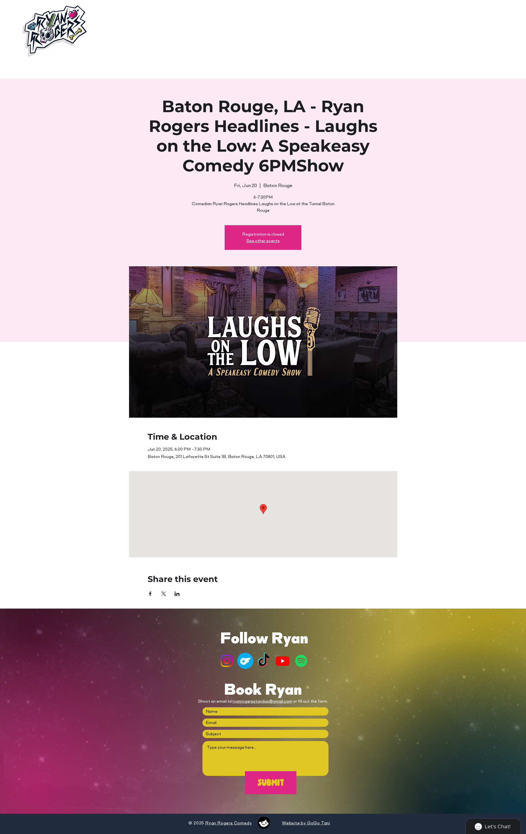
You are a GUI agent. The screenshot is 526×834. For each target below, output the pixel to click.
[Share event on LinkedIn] (177, 594)
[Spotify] (301, 661)
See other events (263, 241)
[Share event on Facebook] (150, 594)
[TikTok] (264, 661)
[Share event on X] (163, 594)
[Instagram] (227, 661)
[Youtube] (283, 661)
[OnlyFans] (245, 661)
